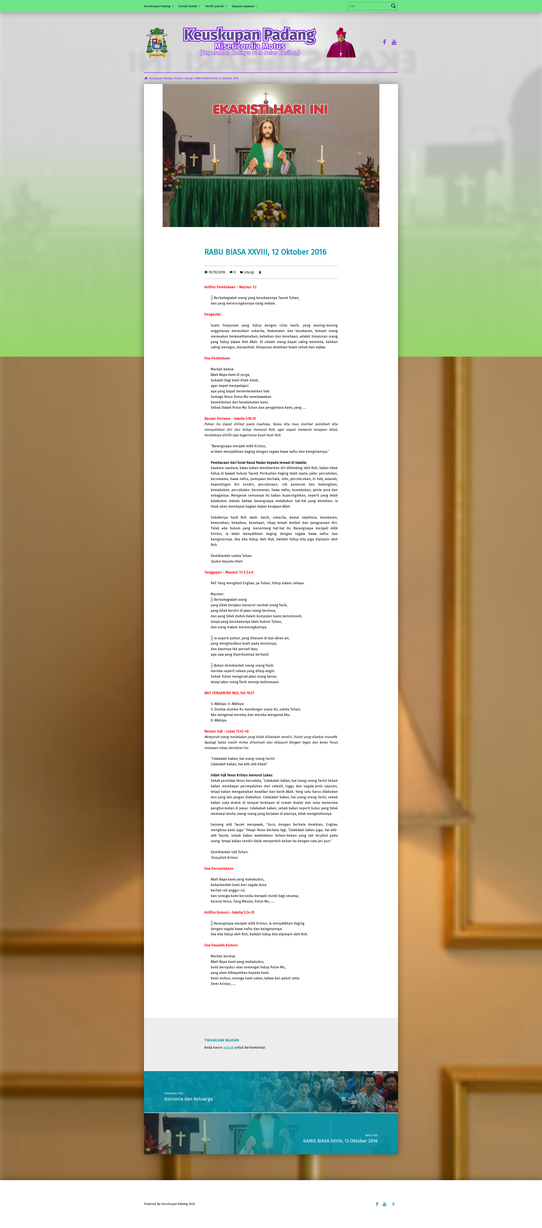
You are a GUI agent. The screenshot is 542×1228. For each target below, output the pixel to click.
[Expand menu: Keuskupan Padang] (173, 6)
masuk (228, 1047)
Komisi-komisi (187, 6)
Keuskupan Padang (157, 6)
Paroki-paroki (214, 6)
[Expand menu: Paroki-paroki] (226, 6)
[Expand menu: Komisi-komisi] (199, 6)
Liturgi (249, 272)
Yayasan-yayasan (243, 6)
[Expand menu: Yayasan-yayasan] (256, 6)
